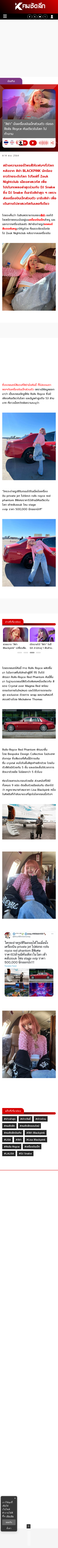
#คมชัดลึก (9, 1126)
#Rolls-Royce (12, 1147)
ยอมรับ (9, 1522)
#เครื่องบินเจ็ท (32, 1147)
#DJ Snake (25, 1153)
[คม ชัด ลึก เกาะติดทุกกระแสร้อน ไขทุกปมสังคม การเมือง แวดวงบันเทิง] (29, 6)
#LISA (7, 1140)
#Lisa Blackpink (36, 1140)
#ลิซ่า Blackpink (35, 1133)
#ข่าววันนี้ (25, 1119)
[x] (35, 17)
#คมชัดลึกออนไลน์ (29, 1126)
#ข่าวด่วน (40, 1119)
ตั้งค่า (9, 1528)
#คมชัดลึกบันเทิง (13, 1133)
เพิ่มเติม (10, 1516)
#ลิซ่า (19, 1140)
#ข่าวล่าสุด (9, 1119)
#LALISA (9, 1153)
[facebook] (29, 17)
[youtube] (40, 17)
